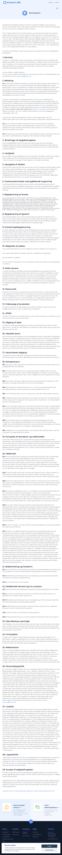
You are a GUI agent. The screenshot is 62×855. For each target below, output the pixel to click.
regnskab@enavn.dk (24, 76)
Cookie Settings (49, 850)
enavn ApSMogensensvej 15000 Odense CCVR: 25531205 (52, 834)
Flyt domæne (26, 836)
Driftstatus (35, 832)
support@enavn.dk (9, 702)
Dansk (56, 2)
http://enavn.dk (23, 757)
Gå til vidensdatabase (50, 806)
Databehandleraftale (7, 839)
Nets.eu (56, 119)
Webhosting (16, 832)
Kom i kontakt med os (19, 806)
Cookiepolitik (6, 836)
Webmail (51, 2)
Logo (3, 841)
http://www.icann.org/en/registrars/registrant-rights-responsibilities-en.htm (28, 791)
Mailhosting (15, 834)
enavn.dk (18, 85)
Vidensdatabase (37, 834)
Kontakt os (35, 836)
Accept (49, 846)
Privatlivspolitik (6, 834)
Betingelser (5, 832)
